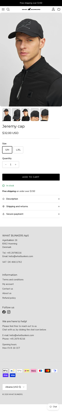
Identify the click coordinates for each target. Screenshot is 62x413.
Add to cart (31, 177)
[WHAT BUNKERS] (31, 9)
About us (6, 293)
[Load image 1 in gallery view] (31, 59)
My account (8, 284)
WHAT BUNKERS (15, 394)
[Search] (9, 9)
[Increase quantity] (16, 164)
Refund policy (9, 297)
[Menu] (3, 9)
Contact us (7, 288)
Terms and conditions (13, 279)
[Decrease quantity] (4, 164)
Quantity (7, 158)
